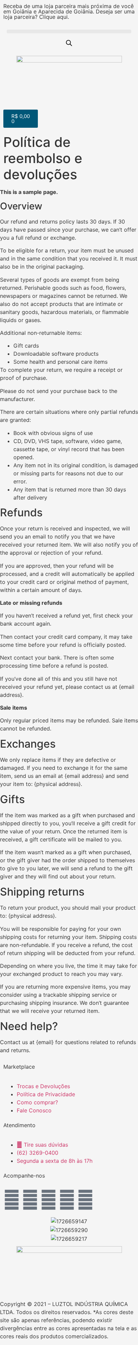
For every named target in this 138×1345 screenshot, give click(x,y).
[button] (69, 31)
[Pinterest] (85, 1199)
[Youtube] (48, 1199)
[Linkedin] (67, 1199)
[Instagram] (11, 1199)
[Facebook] (30, 1199)
